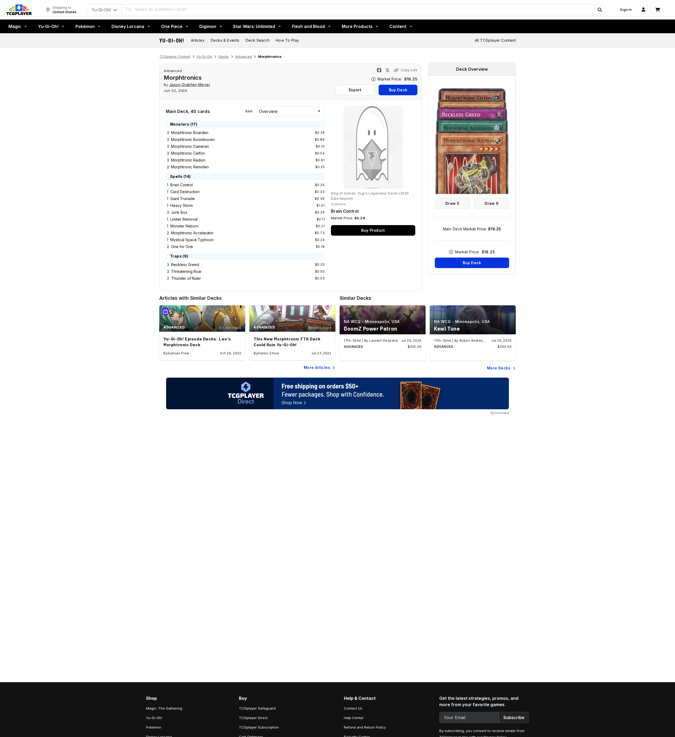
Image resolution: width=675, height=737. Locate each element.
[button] (599, 9)
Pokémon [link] (153, 727)
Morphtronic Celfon (188, 153)
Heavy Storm (181, 205)
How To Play (287, 40)
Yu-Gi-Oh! (48, 26)
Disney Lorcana (128, 26)
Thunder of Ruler (186, 278)
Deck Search (257, 40)
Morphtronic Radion (188, 160)
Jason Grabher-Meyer (189, 84)
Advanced (243, 57)
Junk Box (179, 212)
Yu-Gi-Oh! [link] (154, 718)
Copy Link (409, 70)
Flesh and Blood (308, 26)
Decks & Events (225, 40)
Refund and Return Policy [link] (365, 727)
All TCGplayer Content (495, 40)
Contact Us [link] (353, 708)
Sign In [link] (626, 10)
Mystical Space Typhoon (192, 239)
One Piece (171, 26)
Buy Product (373, 230)
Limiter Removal (183, 219)
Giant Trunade (182, 198)
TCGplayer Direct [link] (253, 718)
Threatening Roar (186, 271)
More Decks (498, 368)
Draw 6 (492, 203)
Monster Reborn (184, 226)
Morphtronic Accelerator (192, 233)
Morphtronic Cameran (190, 146)
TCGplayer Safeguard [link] (257, 708)
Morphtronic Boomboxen (193, 139)
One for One (182, 246)
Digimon (207, 26)
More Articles (317, 367)
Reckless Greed (185, 264)
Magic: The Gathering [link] (164, 708)
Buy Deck (398, 90)
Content (397, 26)
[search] (358, 9)
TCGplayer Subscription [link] (259, 727)
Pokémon (85, 26)
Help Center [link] (354, 718)
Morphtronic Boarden (189, 132)
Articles (197, 40)
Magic (14, 26)
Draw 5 (452, 203)
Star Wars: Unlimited (254, 26)
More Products (357, 26)
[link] (19, 9)
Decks (224, 57)
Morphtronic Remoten (190, 167)
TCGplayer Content (174, 57)
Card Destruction (185, 191)
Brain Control (181, 185)
